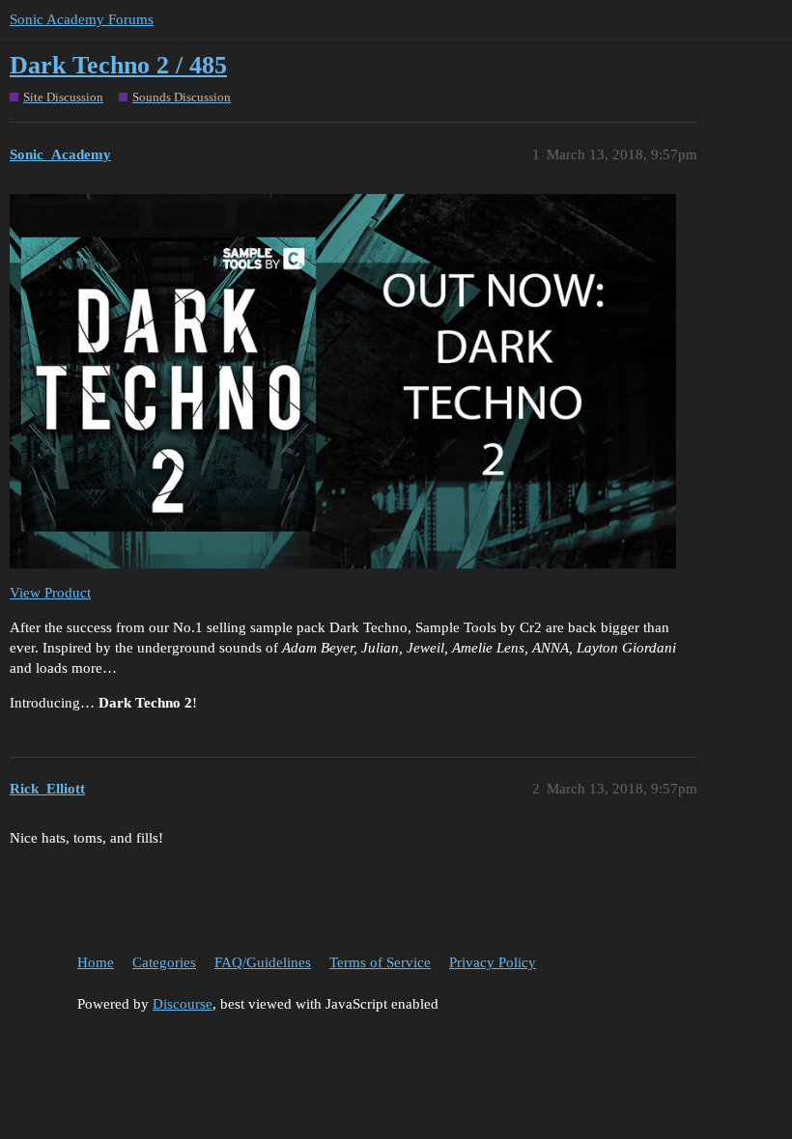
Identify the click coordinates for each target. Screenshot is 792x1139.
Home (95, 962)
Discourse (182, 1004)
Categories (164, 962)
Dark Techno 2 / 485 (118, 65)
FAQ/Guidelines (262, 962)
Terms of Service (380, 962)
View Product (50, 592)
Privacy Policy (492, 962)
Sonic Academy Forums (82, 19)
